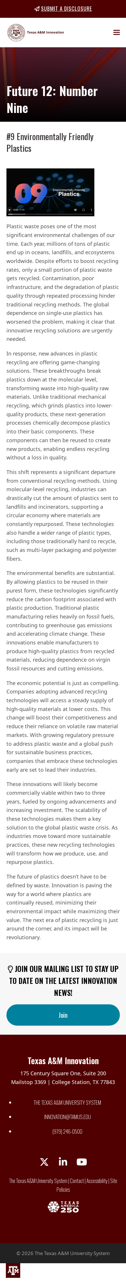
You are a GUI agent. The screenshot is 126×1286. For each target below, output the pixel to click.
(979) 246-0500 (67, 1131)
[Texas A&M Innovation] (13, 1271)
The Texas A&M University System (67, 1102)
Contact (77, 1180)
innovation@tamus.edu (67, 1117)
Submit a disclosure (66, 8)
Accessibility (97, 1180)
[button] (116, 32)
